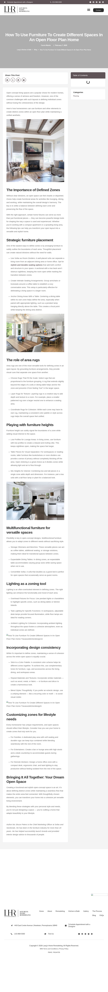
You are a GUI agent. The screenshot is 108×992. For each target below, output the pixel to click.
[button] (88, 9)
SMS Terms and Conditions (49, 949)
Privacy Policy (63, 949)
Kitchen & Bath (74, 911)
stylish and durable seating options (27, 265)
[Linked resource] (90, 2)
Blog (35, 49)
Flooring (76, 96)
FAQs (102, 915)
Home (41, 911)
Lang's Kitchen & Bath (24, 49)
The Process (97, 911)
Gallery (86, 911)
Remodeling (60, 911)
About (49, 911)
